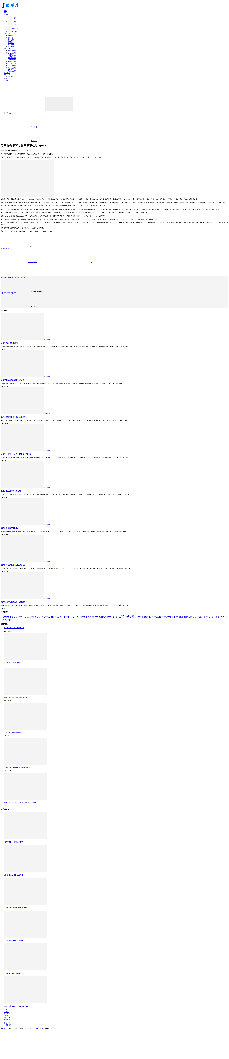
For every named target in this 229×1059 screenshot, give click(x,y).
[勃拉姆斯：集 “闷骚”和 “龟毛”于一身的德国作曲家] (25, 799)
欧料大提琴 (164, 617)
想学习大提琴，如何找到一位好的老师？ (14, 602)
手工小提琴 (115, 617)
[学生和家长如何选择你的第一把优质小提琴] (25, 764)
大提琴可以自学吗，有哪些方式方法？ (13, 380)
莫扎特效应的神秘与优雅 (12, 663)
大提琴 (6, 12)
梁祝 (158, 617)
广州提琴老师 (12, 54)
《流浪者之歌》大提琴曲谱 (12, 973)
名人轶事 (11, 41)
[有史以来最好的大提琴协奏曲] (25, 729)
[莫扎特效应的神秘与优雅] (25, 659)
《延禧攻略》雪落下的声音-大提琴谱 (16, 907)
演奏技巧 (194, 617)
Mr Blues (3, 150)
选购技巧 (220, 617)
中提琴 (14, 25)
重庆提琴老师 (12, 58)
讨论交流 (7, 78)
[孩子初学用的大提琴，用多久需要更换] (22, 561)
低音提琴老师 (26, 617)
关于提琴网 (7, 80)
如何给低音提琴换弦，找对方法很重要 (13, 417)
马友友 (8, 620)
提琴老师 (7, 48)
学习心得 (11, 43)
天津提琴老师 (12, 61)
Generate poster (32, 262)
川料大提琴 (92, 617)
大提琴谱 (65, 616)
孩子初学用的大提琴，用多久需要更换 (13, 565)
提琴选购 (11, 46)
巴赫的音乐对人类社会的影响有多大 (15, 697)
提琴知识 (11, 37)
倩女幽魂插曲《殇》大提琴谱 (13, 875)
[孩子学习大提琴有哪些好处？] (22, 524)
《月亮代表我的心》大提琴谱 (13, 940)
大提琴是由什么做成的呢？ (9, 343)
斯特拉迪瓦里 (127, 616)
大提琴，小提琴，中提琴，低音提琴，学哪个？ (16, 454)
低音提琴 (15, 28)
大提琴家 (7, 74)
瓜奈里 (202, 617)
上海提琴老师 (12, 50)
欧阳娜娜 (182, 617)
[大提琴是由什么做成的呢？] (22, 340)
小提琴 (14, 18)
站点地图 (3, 1028)
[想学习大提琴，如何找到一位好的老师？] (22, 598)
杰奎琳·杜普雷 (141, 617)
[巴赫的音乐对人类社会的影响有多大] (25, 694)
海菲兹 (187, 617)
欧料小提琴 (174, 617)
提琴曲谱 (7, 73)
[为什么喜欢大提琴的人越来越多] (22, 487)
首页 (5, 11)
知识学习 (7, 33)
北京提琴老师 (12, 52)
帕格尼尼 (107, 617)
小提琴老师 (83, 617)
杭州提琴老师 (12, 59)
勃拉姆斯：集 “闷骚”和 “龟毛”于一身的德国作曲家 (20, 802)
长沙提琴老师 (12, 69)
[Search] (59, 104)
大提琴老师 (56, 617)
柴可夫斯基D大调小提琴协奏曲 (14, 628)
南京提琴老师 (12, 63)
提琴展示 (7, 14)
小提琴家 (11, 76)
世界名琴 (5, 617)
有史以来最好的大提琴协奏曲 (13, 732)
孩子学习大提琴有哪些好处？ (10, 528)
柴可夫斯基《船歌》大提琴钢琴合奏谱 (16, 1006)
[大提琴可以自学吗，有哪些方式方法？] (22, 377)
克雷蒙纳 (39, 617)
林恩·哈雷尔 (152, 617)
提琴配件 (15, 31)
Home (8, 113)
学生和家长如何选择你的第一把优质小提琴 (17, 767)
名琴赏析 (11, 35)
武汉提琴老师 (12, 65)
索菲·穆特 (208, 617)
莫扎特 (213, 617)
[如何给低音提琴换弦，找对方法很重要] (22, 413)
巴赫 (100, 617)
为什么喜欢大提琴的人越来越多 (11, 491)
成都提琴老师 (12, 67)
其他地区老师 (12, 71)
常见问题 (11, 39)
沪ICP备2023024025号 (36, 1028)
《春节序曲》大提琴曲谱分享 (13, 842)
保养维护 (11, 44)
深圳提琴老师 (12, 56)
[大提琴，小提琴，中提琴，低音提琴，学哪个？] (22, 450)
